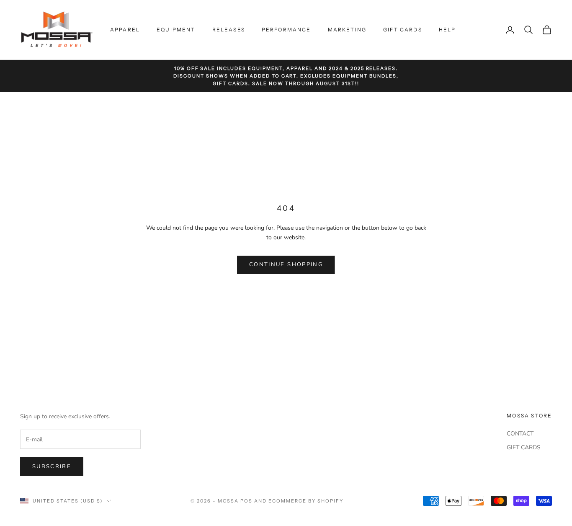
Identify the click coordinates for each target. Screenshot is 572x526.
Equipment (176, 29)
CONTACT (520, 434)
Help (447, 29)
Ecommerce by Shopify (305, 501)
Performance (286, 29)
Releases (228, 29)
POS (246, 501)
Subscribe (51, 466)
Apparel (125, 29)
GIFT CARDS (524, 447)
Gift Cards (402, 29)
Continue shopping (286, 264)
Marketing (347, 29)
